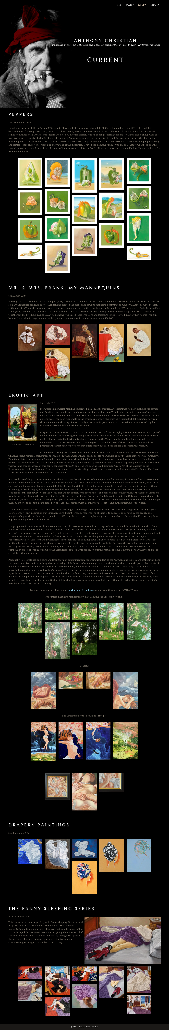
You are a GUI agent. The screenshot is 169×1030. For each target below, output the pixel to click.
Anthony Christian (105, 40)
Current (142, 5)
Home (118, 5)
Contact (155, 5)
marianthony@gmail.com (81, 590)
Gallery (130, 5)
